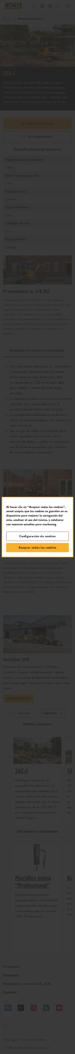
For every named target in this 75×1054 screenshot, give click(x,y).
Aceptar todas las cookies (37, 547)
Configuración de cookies (37, 536)
